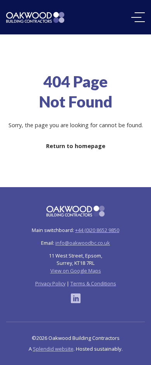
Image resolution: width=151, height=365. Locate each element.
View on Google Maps (75, 270)
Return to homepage (75, 146)
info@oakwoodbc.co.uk (82, 242)
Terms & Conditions (93, 283)
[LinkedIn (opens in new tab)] (76, 298)
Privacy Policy (50, 283)
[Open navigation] (138, 17)
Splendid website (53, 348)
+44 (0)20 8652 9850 (97, 230)
